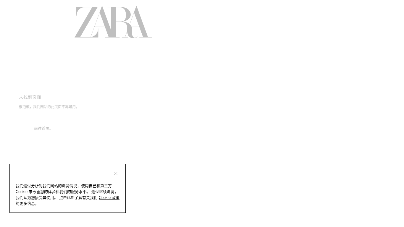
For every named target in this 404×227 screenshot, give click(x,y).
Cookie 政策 (109, 197)
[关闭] (115, 173)
